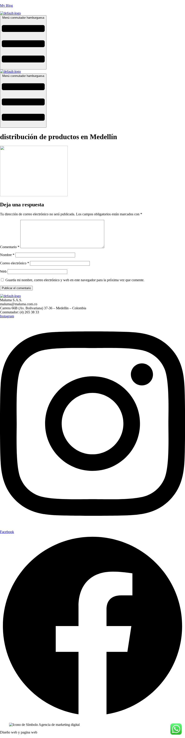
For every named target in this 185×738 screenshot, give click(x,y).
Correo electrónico (14, 263)
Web (3, 271)
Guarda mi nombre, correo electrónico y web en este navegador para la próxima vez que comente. (74, 280)
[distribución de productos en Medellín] (34, 195)
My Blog (6, 5)
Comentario (9, 247)
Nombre (7, 255)
